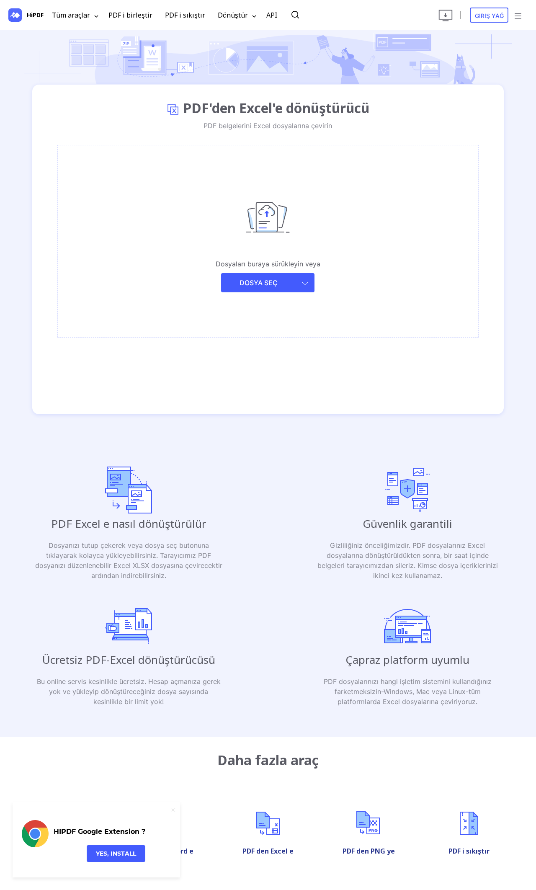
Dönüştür (234, 15)
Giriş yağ (489, 15)
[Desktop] (445, 15)
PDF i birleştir (130, 15)
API (271, 15)
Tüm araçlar (72, 15)
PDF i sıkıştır (185, 15)
